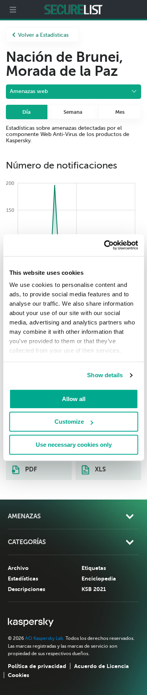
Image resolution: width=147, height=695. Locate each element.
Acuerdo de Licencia (101, 666)
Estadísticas (23, 578)
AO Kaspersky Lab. (44, 638)
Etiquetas (94, 568)
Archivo (18, 568)
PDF (30, 469)
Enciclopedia (99, 578)
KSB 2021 (94, 589)
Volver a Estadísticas (43, 35)
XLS (99, 469)
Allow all (73, 399)
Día (26, 112)
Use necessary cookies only (74, 444)
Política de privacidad (37, 666)
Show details (105, 375)
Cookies (18, 675)
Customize (69, 421)
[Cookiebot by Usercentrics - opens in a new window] (104, 245)
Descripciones (26, 589)
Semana (73, 112)
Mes (120, 112)
